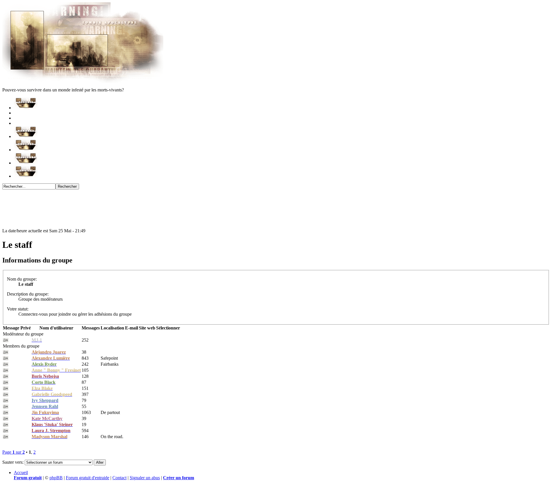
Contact (119, 477)
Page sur (13, 452)
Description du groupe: (28, 294)
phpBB (56, 477)
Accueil (21, 472)
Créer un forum (178, 477)
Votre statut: (17, 308)
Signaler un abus (145, 477)
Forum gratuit (28, 477)
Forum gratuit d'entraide (87, 477)
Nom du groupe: (22, 279)
